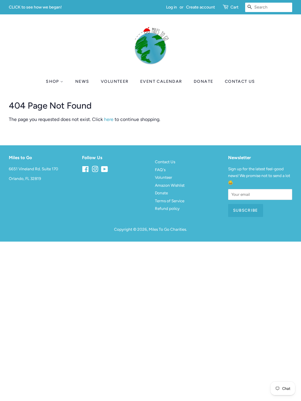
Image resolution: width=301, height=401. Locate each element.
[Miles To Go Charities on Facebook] (85, 170)
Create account (200, 7)
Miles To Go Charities (167, 229)
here (108, 119)
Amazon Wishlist (170, 185)
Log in (171, 7)
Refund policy (167, 208)
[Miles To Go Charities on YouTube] (104, 170)
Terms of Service (169, 200)
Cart (234, 7)
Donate (203, 81)
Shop (53, 81)
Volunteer (115, 81)
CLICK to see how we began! (35, 7)
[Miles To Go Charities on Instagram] (95, 170)
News (82, 81)
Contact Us (240, 81)
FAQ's (160, 169)
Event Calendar (161, 81)
